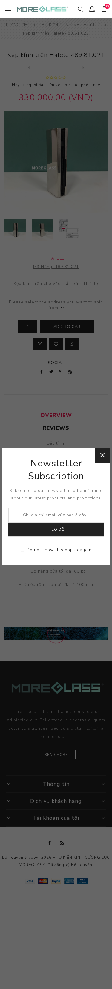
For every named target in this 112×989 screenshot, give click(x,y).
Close (102, 455)
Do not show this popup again (59, 550)
